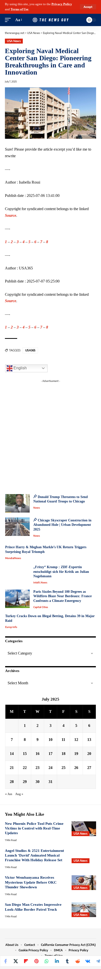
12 (76, 739)
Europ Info (11, 626)
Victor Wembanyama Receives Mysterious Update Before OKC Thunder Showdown (31, 882)
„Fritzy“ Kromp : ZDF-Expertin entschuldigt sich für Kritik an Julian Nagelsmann (61, 571)
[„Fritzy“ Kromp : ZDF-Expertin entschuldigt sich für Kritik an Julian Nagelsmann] (17, 574)
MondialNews (13, 558)
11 (63, 739)
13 (89, 739)
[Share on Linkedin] (57, 961)
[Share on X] (16, 961)
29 (25, 782)
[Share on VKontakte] (88, 961)
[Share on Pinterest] (36, 961)
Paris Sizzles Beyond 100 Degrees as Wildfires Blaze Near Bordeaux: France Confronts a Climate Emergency (62, 596)
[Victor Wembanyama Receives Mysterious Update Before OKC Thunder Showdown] (84, 882)
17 (50, 753)
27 (89, 768)
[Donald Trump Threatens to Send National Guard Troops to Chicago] (17, 503)
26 (76, 768)
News (36, 507)
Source (10, 215)
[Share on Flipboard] (26, 961)
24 (50, 768)
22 (25, 768)
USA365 (30, 350)
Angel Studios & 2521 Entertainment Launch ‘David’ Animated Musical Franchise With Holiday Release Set (34, 855)
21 (12, 768)
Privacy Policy (61, 4)
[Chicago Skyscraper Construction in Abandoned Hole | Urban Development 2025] (17, 526)
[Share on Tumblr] (67, 961)
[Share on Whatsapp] (46, 961)
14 (12, 753)
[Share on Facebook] (5, 961)
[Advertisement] (50, 435)
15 (25, 753)
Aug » (19, 794)
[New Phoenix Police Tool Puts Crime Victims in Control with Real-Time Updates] (84, 828)
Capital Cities (40, 607)
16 (37, 753)
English (20, 368)
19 (76, 753)
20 (89, 753)
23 (37, 768)
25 (63, 768)
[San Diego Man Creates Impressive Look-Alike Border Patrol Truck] (84, 909)
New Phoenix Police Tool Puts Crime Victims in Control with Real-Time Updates (34, 828)
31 (50, 782)
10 (50, 739)
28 (12, 782)
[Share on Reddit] (77, 961)
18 (63, 753)
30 (37, 782)
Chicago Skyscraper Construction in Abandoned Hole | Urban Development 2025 (62, 524)
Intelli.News (40, 582)
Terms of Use (19, 9)
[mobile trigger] (9, 20)
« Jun (8, 794)
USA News (14, 41)
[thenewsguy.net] (50, 20)
